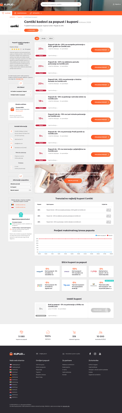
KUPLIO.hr (12, 17)
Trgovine (19, 17)
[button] (100, 235)
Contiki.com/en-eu (20, 204)
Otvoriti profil (19, 111)
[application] (74, 244)
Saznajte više (19, 79)
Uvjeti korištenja (52, 55)
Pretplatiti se (73, 180)
